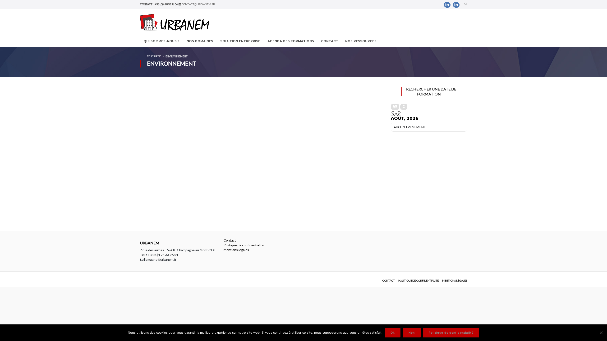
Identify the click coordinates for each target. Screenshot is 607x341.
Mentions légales (236, 250)
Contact (230, 240)
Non (412, 332)
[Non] (601, 332)
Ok (393, 332)
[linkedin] (447, 5)
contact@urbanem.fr (198, 4)
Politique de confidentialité (244, 245)
